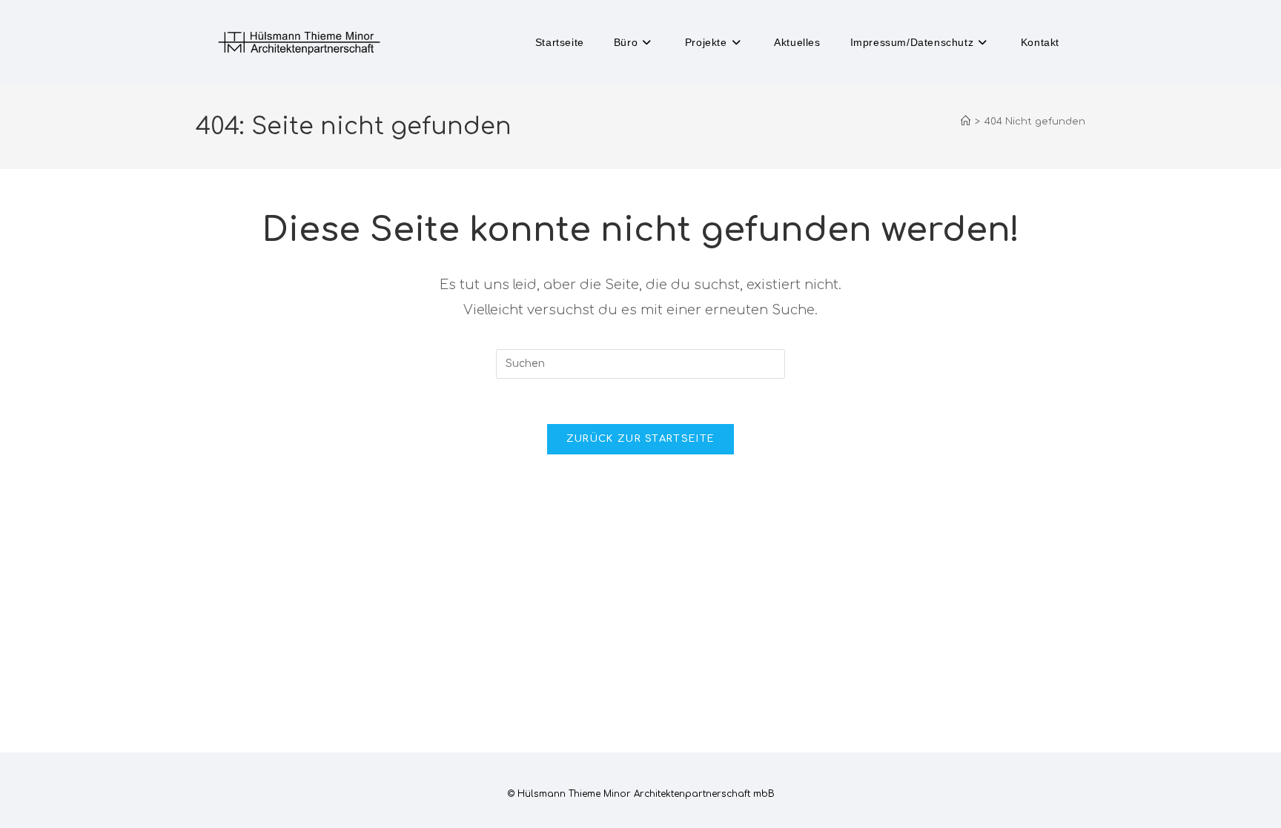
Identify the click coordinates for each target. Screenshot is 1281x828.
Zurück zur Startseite (640, 439)
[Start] (965, 121)
